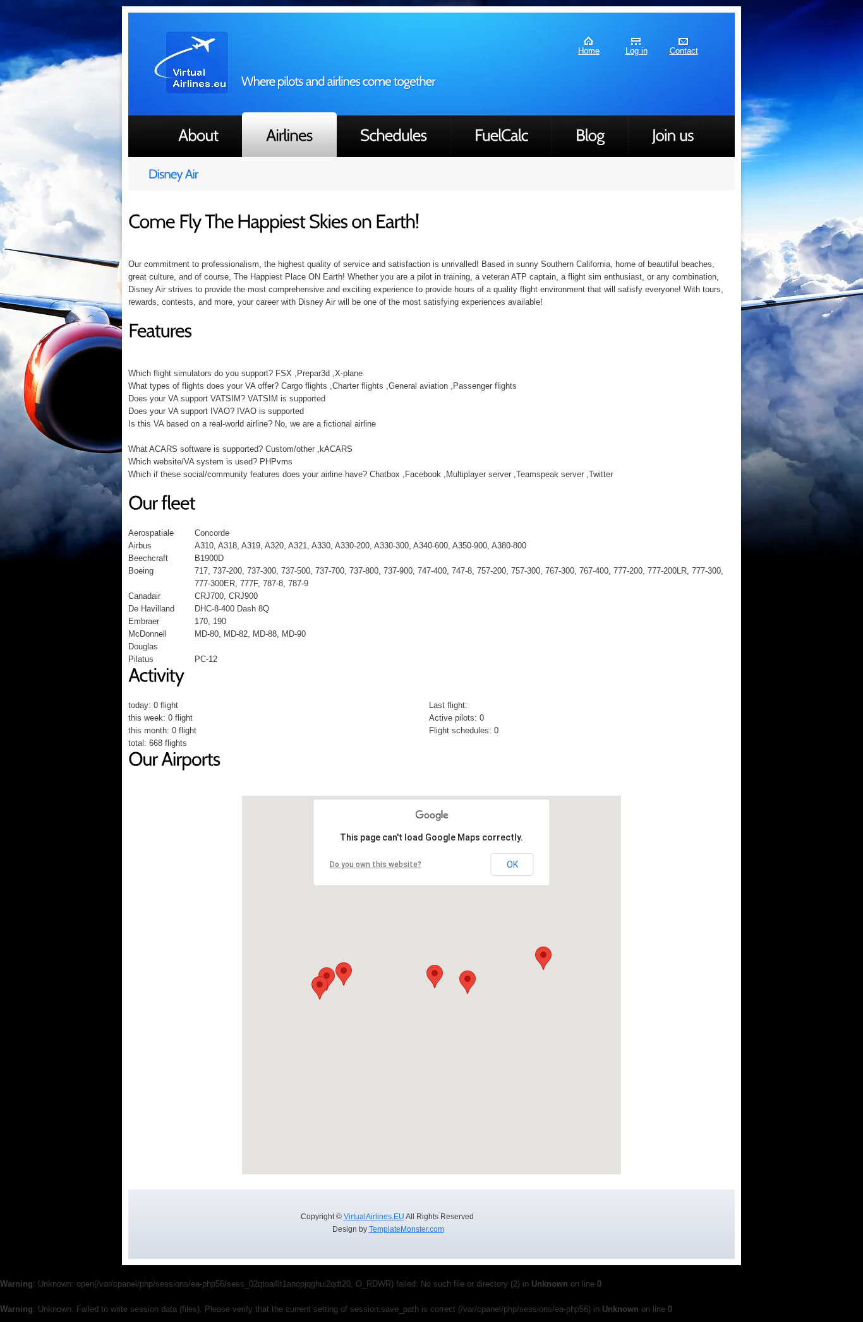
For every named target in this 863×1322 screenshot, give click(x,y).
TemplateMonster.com (406, 1229)
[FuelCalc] (501, 134)
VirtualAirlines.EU (374, 1216)
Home (589, 51)
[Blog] (590, 134)
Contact (684, 51)
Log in (636, 51)
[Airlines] (289, 134)
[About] (198, 134)
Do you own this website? (375, 864)
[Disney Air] (431, 174)
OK (512, 864)
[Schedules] (393, 134)
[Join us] (673, 134)
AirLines (192, 62)
